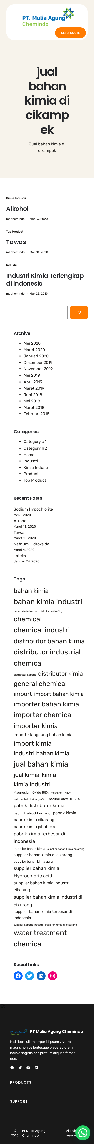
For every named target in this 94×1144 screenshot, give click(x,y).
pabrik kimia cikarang (34, 819)
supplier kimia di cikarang (61, 924)
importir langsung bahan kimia (43, 734)
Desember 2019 (38, 362)
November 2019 (38, 368)
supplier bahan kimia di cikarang (43, 855)
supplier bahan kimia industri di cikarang (48, 900)
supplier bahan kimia (29, 849)
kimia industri (32, 784)
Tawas (16, 242)
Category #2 (35, 448)
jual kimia (26, 774)
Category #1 (35, 441)
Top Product (14, 231)
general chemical (40, 684)
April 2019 (33, 381)
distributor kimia (60, 673)
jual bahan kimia (41, 764)
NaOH (68, 792)
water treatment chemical (40, 938)
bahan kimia (31, 590)
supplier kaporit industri (28, 924)
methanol (56, 792)
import (23, 693)
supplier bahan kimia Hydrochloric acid (36, 872)
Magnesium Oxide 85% (31, 792)
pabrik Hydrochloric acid (32, 813)
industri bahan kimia (41, 753)
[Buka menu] (13, 33)
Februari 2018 (36, 413)
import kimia (33, 743)
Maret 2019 (34, 388)
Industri (11, 265)
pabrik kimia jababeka (34, 826)
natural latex (58, 799)
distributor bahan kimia (49, 641)
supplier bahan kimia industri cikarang (41, 886)
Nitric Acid (76, 799)
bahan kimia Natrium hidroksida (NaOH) (38, 611)
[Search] (79, 312)
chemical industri (42, 630)
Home (29, 454)
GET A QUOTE (70, 33)
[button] (82, 1132)
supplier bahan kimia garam (35, 861)
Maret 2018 (34, 407)
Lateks (20, 555)
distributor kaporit (25, 674)
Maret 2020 (34, 349)
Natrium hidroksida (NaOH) (30, 799)
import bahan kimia (59, 694)
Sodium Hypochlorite (33, 509)
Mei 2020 (32, 343)
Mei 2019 (32, 375)
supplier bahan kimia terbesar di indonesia (43, 914)
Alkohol (17, 209)
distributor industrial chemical (47, 657)
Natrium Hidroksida (31, 544)
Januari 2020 (36, 356)
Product (31, 473)
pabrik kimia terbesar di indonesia (39, 837)
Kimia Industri (16, 198)
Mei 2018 (32, 401)
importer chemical (43, 715)
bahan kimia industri (48, 601)
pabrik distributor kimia (39, 805)
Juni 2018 (33, 394)
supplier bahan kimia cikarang (65, 849)
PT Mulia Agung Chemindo (56, 1031)
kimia (49, 774)
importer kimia (36, 726)
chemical (28, 619)
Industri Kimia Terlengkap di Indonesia (45, 279)
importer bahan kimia (46, 704)
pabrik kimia (64, 812)
